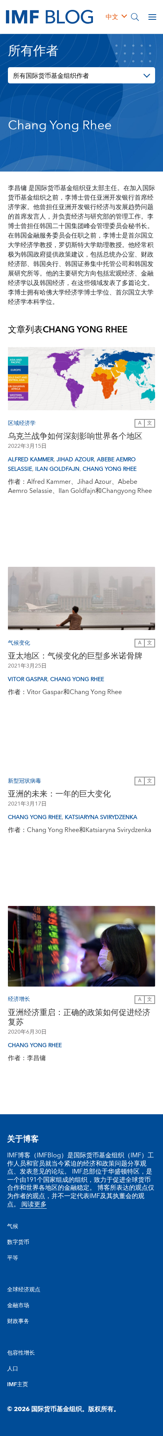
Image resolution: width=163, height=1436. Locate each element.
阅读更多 (33, 1204)
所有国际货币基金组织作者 (51, 75)
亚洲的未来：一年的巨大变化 (59, 794)
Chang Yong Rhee (109, 469)
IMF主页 (17, 1385)
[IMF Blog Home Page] (49, 16)
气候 (12, 1226)
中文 (112, 17)
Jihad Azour (75, 459)
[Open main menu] (152, 17)
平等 (12, 1258)
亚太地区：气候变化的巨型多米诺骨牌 (75, 656)
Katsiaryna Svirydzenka (101, 817)
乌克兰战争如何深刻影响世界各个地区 (75, 436)
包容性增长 (21, 1353)
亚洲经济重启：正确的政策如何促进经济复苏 (79, 1017)
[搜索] (135, 17)
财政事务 (18, 1321)
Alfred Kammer (30, 459)
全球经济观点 (23, 1290)
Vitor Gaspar (27, 679)
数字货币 (18, 1242)
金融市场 (18, 1306)
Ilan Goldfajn (57, 469)
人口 (12, 1369)
